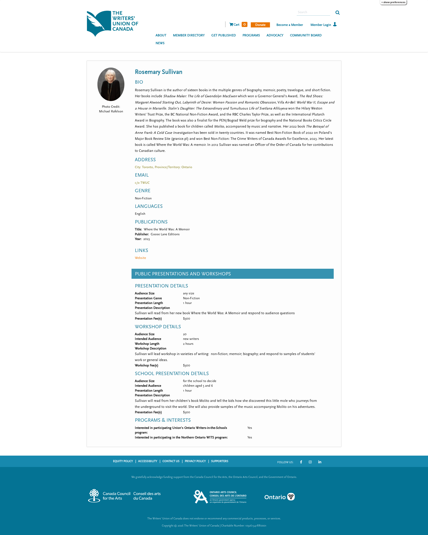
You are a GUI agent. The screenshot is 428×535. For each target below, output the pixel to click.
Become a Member (289, 25)
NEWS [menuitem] (160, 43)
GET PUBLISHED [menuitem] (223, 35)
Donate (260, 25)
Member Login (321, 25)
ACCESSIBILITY (147, 461)
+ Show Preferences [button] (393, 2)
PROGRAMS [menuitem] (251, 35)
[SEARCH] (337, 12)
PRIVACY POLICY (195, 461)
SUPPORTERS (219, 461)
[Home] (114, 23)
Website (140, 258)
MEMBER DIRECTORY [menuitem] (189, 35)
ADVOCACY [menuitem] (275, 35)
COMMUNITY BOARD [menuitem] (306, 35)
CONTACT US (171, 461)
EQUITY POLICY (123, 461)
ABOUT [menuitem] (161, 35)
